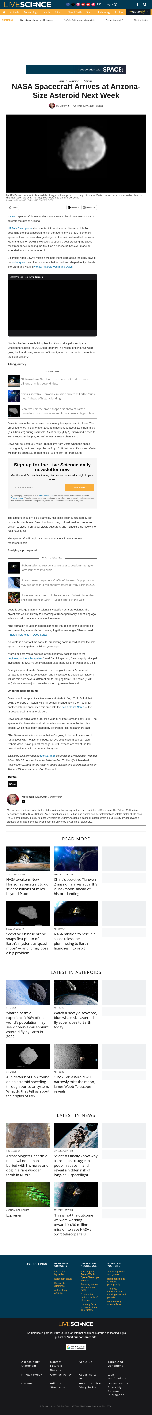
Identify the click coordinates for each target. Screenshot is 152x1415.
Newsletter (90, 207)
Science (59, 12)
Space (89, 12)
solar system (19, 262)
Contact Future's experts (56, 1365)
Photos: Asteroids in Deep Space (28, 634)
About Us (85, 1361)
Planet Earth (75, 12)
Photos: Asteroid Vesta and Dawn (53, 266)
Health (46, 12)
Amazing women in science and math (89, 1287)
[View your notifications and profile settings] (137, 4)
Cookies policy (61, 1374)
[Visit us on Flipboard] (88, 4)
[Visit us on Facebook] (68, 4)
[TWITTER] (24, 801)
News (100, 105)
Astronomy (74, 81)
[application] (52, 305)
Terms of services (46, 496)
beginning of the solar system (25, 658)
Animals (14, 12)
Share (15, 207)
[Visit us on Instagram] (78, 4)
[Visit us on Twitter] (73, 4)
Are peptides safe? (114, 20)
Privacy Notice (17, 498)
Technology (104, 12)
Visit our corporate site (81, 1337)
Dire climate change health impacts (36, 20)
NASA (13, 216)
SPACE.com (47, 755)
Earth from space (63, 1279)
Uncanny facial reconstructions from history (89, 1307)
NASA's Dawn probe (20, 228)
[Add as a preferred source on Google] (76, 1347)
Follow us (75, 207)
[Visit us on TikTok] (93, 4)
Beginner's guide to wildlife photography (116, 1282)
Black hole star (141, 20)
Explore (119, 12)
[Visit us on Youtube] (83, 4)
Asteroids (88, 81)
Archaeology (31, 12)
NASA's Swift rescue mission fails (79, 20)
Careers (27, 1383)
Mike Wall (65, 105)
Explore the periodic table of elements (89, 1297)
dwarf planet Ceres (73, 707)
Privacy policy (31, 1374)
